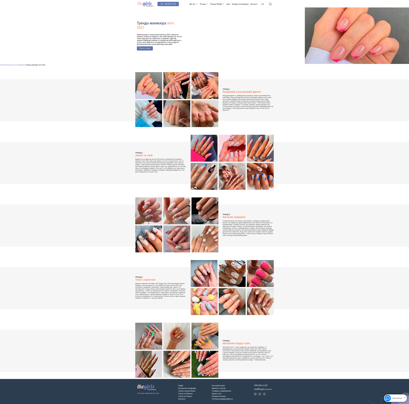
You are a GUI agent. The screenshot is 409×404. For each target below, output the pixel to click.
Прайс (180, 386)
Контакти (253, 4)
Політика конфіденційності (222, 399)
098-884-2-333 (170, 4)
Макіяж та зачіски (219, 388)
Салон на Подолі (185, 396)
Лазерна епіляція (219, 396)
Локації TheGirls (216, 4)
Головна (3, 65)
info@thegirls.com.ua (263, 389)
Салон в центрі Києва (186, 391)
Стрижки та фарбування (221, 391)
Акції (228, 4)
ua (262, 4)
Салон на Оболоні (185, 394)
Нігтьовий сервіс (218, 386)
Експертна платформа (240, 4)
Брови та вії (216, 394)
